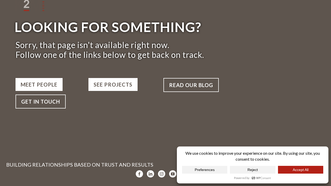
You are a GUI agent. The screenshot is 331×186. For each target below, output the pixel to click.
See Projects (113, 84)
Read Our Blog (191, 85)
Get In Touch (40, 101)
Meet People (39, 84)
